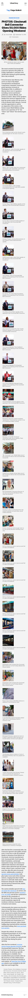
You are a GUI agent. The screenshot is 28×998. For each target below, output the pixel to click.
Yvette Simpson (16, 982)
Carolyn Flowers (8, 969)
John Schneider (12, 976)
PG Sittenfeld (21, 977)
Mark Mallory (7, 977)
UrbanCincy (14, 3)
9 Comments (15, 37)
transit (12, 981)
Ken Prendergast (21, 976)
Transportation (14, 17)
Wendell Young (7, 982)
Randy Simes (7, 979)
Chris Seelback (17, 969)
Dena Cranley (10, 972)
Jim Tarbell (18, 974)
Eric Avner (17, 972)
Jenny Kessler (10, 974)
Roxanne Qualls (15, 979)
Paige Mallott (14, 977)
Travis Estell (9, 34)
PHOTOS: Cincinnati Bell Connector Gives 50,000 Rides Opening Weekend (14, 26)
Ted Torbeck (7, 981)
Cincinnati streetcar (17, 971)
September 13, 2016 (20, 34)
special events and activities (10, 874)
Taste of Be (23, 979)
